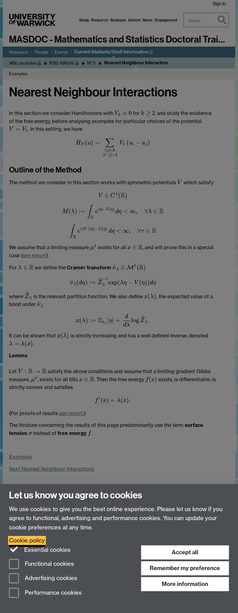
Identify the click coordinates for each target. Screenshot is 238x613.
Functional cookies (48, 563)
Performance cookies (52, 593)
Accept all (185, 552)
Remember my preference (185, 568)
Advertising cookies (50, 578)
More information (185, 584)
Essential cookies (47, 549)
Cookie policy (27, 540)
